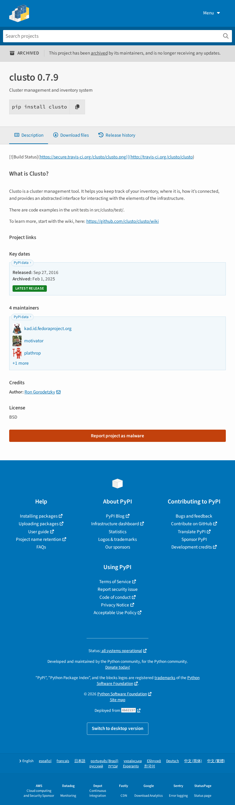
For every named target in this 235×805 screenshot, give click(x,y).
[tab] (28, 135)
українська (133, 761)
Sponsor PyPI (194, 539)
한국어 (149, 766)
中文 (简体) (193, 761)
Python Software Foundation (122, 694)
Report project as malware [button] (117, 435)
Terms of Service (115, 581)
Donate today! (117, 667)
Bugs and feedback (194, 516)
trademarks (165, 678)
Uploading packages (38, 523)
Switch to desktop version (118, 728)
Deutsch (172, 761)
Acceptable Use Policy (115, 612)
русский (96, 766)
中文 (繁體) (216, 761)
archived (99, 53)
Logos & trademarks (117, 539)
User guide (38, 531)
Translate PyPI (192, 531)
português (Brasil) (104, 761)
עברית (113, 766)
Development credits (191, 547)
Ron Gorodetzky (39, 392)
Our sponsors (117, 547)
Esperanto (131, 766)
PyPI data (21, 262)
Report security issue (118, 589)
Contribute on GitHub (191, 523)
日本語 (79, 761)
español (45, 761)
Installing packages (39, 516)
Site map (117, 700)
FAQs (41, 547)
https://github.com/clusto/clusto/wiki (122, 221)
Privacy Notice (115, 605)
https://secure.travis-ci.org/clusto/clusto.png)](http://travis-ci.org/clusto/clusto (116, 157)
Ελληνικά (154, 761)
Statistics (117, 531)
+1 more (21, 363)
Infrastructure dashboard (115, 523)
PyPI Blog (115, 516)
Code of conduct (115, 597)
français (63, 761)
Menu (208, 12)
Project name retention (38, 539)
